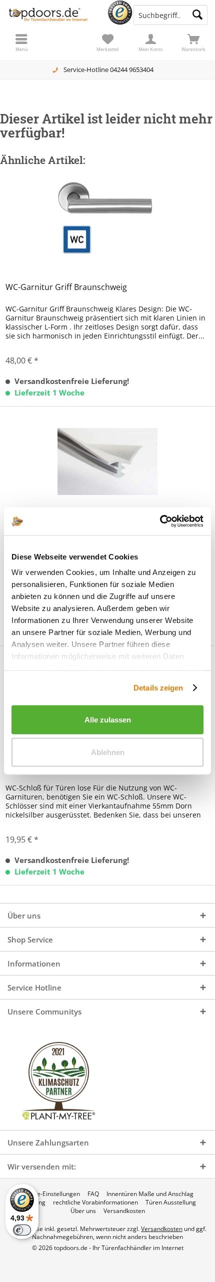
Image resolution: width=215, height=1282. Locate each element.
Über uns (83, 1211)
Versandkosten (124, 1211)
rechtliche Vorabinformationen (95, 1202)
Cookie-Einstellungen (51, 1194)
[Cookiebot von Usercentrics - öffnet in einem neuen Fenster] (160, 521)
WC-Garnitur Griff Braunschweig (66, 287)
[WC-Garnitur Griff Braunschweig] (108, 222)
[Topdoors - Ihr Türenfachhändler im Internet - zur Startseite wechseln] (54, 15)
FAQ (93, 1194)
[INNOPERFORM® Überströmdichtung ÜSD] (108, 461)
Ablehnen (107, 752)
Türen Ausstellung (171, 1202)
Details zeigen (158, 688)
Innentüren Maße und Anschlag (150, 1194)
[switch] (22, 1230)
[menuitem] (193, 42)
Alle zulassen (107, 719)
